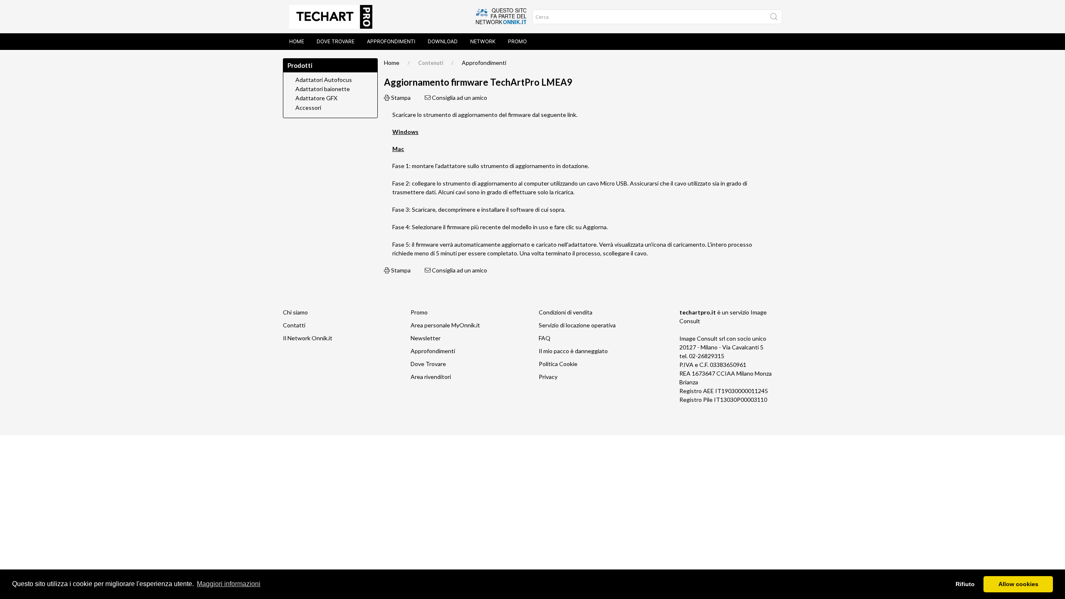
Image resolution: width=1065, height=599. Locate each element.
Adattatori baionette (322, 89)
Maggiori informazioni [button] (228, 583)
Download (443, 41)
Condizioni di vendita (565, 312)
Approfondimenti (391, 41)
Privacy (548, 376)
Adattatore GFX (316, 98)
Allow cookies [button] (1018, 584)
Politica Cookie (558, 363)
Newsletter (426, 338)
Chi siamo (295, 312)
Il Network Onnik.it (307, 338)
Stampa (400, 97)
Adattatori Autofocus (323, 80)
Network (482, 41)
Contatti (294, 325)
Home (296, 41)
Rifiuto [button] (965, 584)
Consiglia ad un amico (459, 97)
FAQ (544, 338)
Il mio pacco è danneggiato (573, 350)
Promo (517, 41)
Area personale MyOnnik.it (445, 325)
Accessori (308, 107)
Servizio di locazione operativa (577, 325)
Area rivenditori (431, 376)
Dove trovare (335, 41)
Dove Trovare (428, 363)
